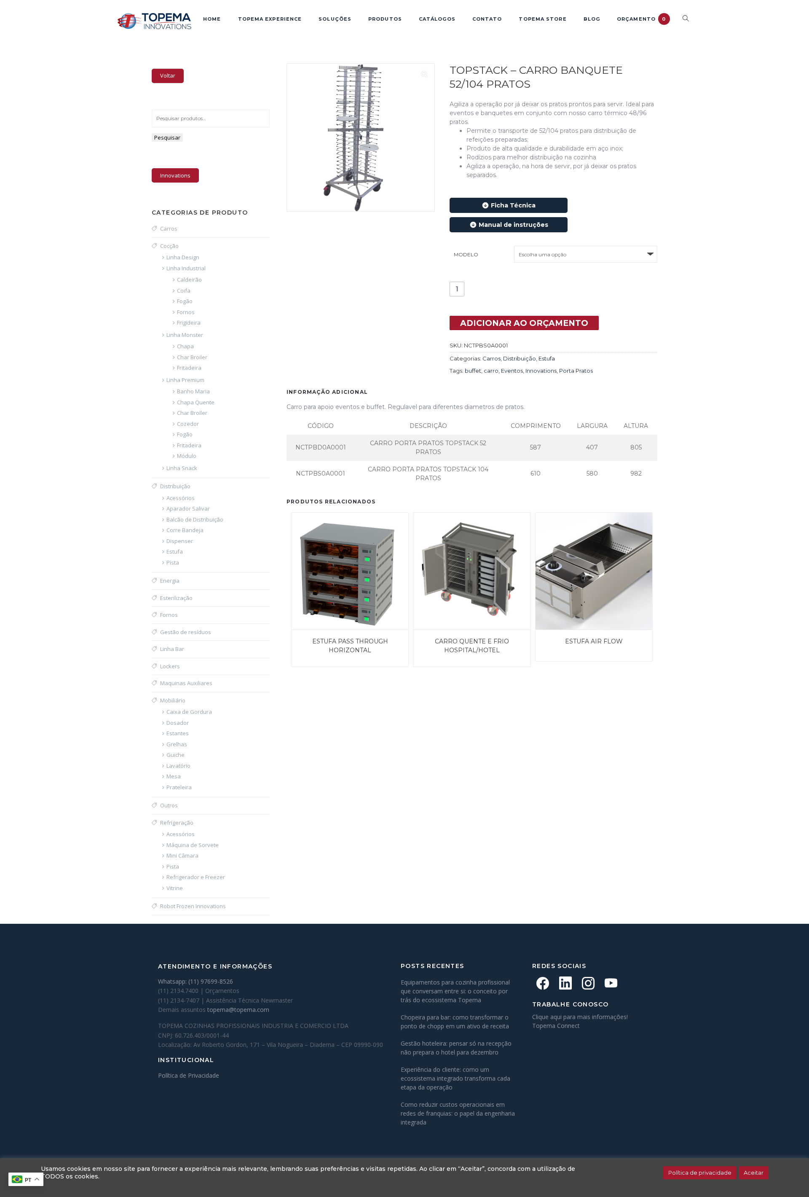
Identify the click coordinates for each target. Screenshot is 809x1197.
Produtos (385, 19)
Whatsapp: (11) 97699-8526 (195, 981)
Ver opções (302, 523)
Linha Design (182, 257)
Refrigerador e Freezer (195, 877)
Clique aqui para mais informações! (580, 1017)
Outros (169, 805)
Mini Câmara (182, 855)
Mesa (173, 776)
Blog (592, 19)
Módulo (186, 456)
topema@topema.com (238, 1010)
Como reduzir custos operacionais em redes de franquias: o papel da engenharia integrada (458, 1113)
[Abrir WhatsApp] (788, 1176)
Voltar (167, 75)
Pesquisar (167, 137)
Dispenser (179, 541)
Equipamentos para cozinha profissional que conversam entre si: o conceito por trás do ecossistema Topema (455, 991)
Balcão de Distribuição (194, 519)
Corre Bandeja (185, 530)
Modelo (466, 254)
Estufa (546, 358)
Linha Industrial (186, 268)
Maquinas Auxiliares (186, 683)
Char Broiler (192, 357)
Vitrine (174, 888)
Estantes (177, 733)
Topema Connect (556, 1026)
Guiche (175, 755)
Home (212, 19)
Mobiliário (172, 700)
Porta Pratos (576, 370)
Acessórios (180, 498)
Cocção (169, 246)
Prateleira (179, 787)
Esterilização (176, 598)
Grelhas (176, 744)
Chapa (185, 346)
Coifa (183, 290)
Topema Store (542, 19)
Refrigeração (176, 822)
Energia (169, 580)
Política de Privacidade (188, 1075)
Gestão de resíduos (185, 632)
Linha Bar (172, 649)
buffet (473, 370)
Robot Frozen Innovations (193, 906)
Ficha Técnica (513, 205)
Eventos (512, 370)
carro (491, 370)
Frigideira (189, 322)
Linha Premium (185, 380)
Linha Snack (181, 468)
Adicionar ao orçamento (524, 323)
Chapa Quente (195, 402)
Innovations (541, 370)
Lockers (170, 666)
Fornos (186, 312)
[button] (424, 73)
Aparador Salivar (188, 508)
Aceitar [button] (753, 1172)
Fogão (185, 301)
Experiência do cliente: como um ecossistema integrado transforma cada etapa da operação (455, 1078)
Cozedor (188, 424)
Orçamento (641, 19)
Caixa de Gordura (189, 712)
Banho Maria (193, 391)
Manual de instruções (513, 225)
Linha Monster (184, 335)
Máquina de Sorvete (192, 845)
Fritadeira (189, 367)
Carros (491, 358)
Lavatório (178, 765)
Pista (172, 562)
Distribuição (519, 358)
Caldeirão (189, 279)
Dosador (177, 722)
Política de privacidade (699, 1172)
